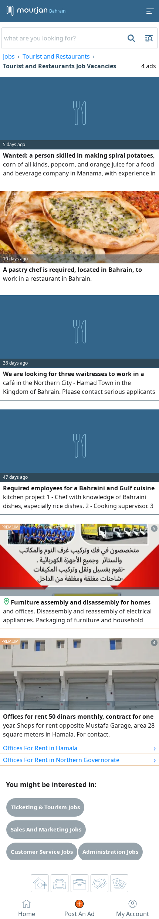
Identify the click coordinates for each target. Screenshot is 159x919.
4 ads (148, 66)
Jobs (9, 56)
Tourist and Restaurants (56, 56)
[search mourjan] (130, 38)
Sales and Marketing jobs (46, 829)
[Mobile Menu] (150, 11)
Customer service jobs (42, 851)
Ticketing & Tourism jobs (45, 807)
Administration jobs (110, 851)
